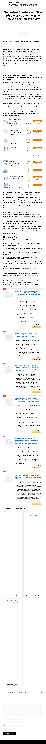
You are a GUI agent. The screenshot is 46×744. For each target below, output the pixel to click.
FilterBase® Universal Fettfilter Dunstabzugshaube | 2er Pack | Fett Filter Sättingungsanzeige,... (16, 149)
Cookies (29, 742)
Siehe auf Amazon (37, 326)
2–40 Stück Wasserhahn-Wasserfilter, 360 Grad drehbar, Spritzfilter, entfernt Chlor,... (16, 185)
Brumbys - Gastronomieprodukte (23, 4)
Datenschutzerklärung (17, 742)
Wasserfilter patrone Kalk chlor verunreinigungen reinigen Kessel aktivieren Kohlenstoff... (16, 178)
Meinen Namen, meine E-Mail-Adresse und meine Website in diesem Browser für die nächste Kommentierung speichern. (23, 729)
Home (4, 3)
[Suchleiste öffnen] (42, 4)
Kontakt (38, 3)
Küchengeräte (7, 689)
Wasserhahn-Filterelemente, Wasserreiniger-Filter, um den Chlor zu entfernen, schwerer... (15, 171)
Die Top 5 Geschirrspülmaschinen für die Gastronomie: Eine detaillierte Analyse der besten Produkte (24, 692)
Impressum (25, 742)
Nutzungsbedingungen (36, 742)
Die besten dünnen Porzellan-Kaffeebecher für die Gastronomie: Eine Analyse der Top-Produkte (23, 691)
